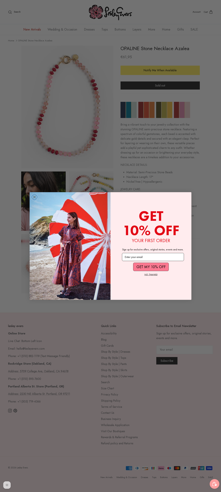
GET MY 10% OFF (151, 266)
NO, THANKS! (151, 274)
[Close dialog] (34, 197)
